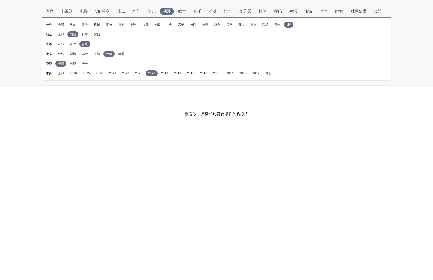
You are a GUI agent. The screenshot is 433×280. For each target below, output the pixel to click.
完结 (97, 54)
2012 (255, 73)
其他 (97, 34)
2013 (242, 73)
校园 (193, 24)
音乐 (197, 11)
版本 (49, 44)
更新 (109, 54)
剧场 (73, 54)
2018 (177, 73)
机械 (97, 24)
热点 (121, 11)
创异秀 (245, 11)
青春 (85, 24)
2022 (125, 73)
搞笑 (263, 11)
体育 (49, 11)
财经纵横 (358, 11)
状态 (49, 54)
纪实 (339, 11)
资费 (49, 63)
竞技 (109, 24)
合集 (85, 44)
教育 (182, 11)
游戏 (213, 11)
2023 (112, 73)
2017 (190, 73)
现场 (265, 24)
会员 (85, 63)
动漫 (167, 11)
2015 (216, 73)
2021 (138, 73)
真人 (241, 24)
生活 (293, 11)
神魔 (157, 24)
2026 (73, 73)
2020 (151, 73)
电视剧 (67, 11)
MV (288, 24)
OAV (85, 54)
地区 (49, 34)
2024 (99, 73)
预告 (277, 24)
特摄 (145, 24)
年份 (49, 73)
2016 (203, 73)
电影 (84, 11)
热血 (73, 24)
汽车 (228, 11)
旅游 (308, 11)
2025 (86, 73)
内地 (73, 34)
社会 (169, 24)
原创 (217, 24)
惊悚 (205, 24)
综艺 (136, 11)
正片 (73, 44)
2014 (229, 73)
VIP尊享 (102, 11)
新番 (121, 54)
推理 (133, 24)
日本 (85, 34)
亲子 (181, 24)
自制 (253, 24)
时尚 (324, 11)
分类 (49, 24)
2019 (164, 73)
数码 (278, 11)
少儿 (152, 11)
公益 (378, 11)
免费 (73, 63)
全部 (61, 24)
